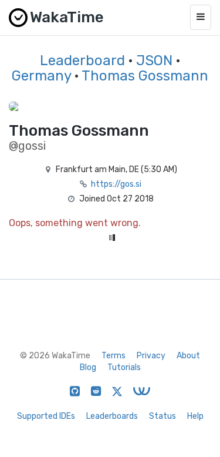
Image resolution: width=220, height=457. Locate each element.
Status (162, 416)
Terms (113, 356)
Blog (88, 367)
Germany (41, 76)
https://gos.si (116, 184)
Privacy (151, 356)
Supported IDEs (46, 416)
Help (195, 416)
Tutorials (124, 367)
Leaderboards (112, 416)
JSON (154, 60)
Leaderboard (82, 60)
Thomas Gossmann (145, 76)
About (188, 356)
